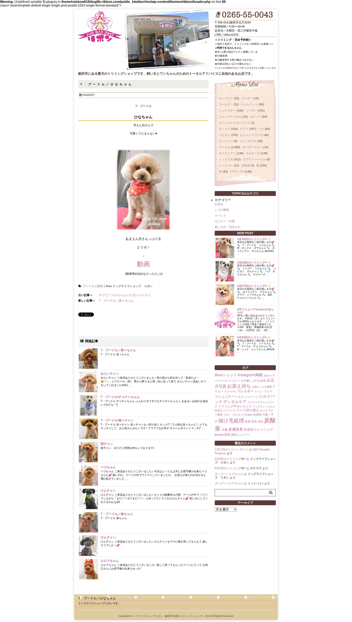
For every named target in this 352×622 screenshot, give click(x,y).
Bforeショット (226, 375)
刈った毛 (242, 414)
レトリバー (226, 165)
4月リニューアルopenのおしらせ (255, 311)
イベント (220, 215)
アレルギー (245, 391)
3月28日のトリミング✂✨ (254, 262)
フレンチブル (248, 141)
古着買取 (257, 414)
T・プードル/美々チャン (117, 420)
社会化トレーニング (258, 429)
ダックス (224, 128)
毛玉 (254, 421)
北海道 (245, 165)
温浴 (260, 421)
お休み (219, 204)
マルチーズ (253, 153)
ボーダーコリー (252, 147)
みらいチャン (110, 373)
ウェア (268, 391)
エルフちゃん (110, 560)
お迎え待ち (239, 386)
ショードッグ (251, 397)
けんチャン (108, 490)
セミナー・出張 (225, 221)
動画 (143, 264)
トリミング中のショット (235, 406)
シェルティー (249, 104)
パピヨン (224, 135)
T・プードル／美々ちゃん (116, 300)
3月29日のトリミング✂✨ (254, 239)
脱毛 (227, 434)
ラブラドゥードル (254, 159)
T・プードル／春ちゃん (117, 514)
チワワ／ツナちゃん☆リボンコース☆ (125, 295)
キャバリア (226, 98)
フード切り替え (247, 410)
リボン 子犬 (230, 414)
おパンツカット (232, 380)
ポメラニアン (227, 153)
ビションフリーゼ (251, 135)
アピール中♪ (230, 391)
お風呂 (255, 387)
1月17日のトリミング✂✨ (231, 449)
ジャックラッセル (230, 116)
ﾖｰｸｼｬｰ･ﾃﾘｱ (237, 171)
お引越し (246, 380)
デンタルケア (234, 402)
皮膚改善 (235, 429)
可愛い (266, 414)
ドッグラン (259, 406)
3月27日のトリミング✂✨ (254, 285)
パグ (261, 128)
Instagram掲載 (250, 375)
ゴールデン (226, 104)
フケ (225, 410)
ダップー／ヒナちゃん (229, 474)
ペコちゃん (108, 467)
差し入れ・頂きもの (227, 226)
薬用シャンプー (240, 434)
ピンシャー (226, 141)
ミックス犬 (226, 159)
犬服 (224, 429)
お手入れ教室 (259, 380)
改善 (248, 421)
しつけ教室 (222, 209)
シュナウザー (227, 110)
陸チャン (107, 443)
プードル (89, 286)
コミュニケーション (229, 396)
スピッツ (255, 116)
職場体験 (219, 435)
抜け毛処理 (231, 420)
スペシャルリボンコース (234, 122)
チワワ (244, 128)
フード (231, 410)
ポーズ (263, 410)
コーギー (247, 98)
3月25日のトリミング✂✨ (254, 337)
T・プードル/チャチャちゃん (120, 397)
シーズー (251, 110)
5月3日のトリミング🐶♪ (230, 458)
